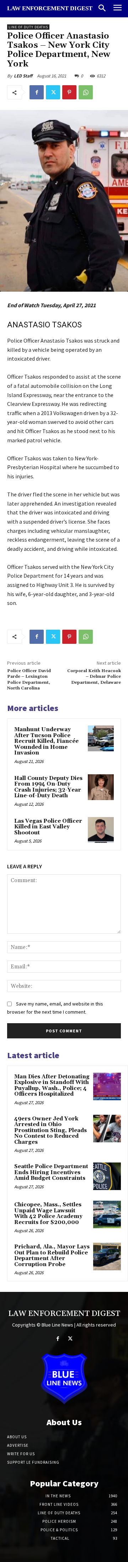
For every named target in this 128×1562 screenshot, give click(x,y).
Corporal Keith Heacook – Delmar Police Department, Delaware (94, 676)
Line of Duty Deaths (28, 27)
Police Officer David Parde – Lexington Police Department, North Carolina (29, 679)
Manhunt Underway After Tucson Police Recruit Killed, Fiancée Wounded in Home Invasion (46, 741)
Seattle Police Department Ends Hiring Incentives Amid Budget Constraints (51, 1172)
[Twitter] (53, 92)
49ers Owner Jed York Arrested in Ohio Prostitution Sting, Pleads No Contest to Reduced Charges (50, 1130)
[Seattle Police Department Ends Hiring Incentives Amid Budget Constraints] (107, 1176)
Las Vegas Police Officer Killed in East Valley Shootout (48, 827)
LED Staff (23, 76)
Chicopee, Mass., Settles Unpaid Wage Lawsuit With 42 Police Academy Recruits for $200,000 (48, 1213)
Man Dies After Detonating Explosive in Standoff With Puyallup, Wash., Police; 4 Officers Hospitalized (52, 1085)
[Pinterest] (69, 92)
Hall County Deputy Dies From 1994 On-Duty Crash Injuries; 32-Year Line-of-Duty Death (48, 787)
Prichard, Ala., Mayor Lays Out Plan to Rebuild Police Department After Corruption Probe (52, 1255)
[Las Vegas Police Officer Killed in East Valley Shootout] (101, 830)
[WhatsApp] (86, 92)
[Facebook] (37, 92)
